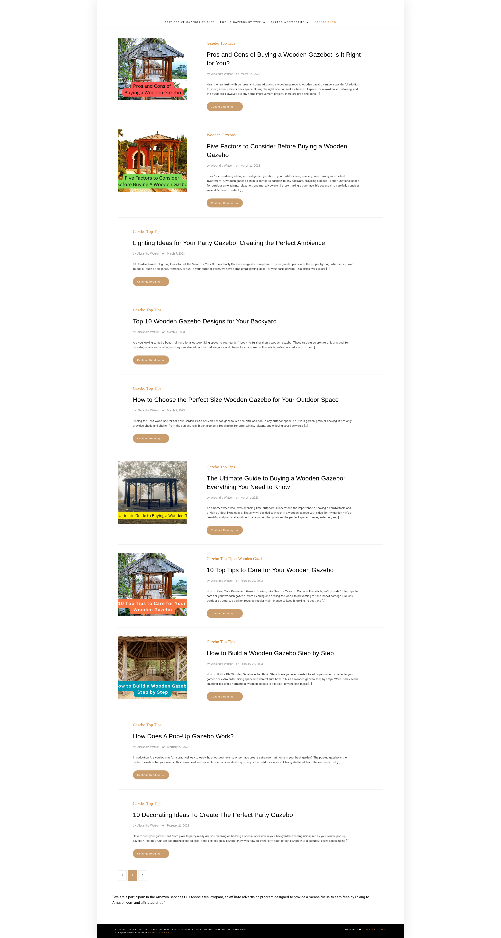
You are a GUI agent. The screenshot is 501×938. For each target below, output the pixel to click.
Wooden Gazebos (221, 135)
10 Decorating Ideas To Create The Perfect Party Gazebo (213, 814)
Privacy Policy (159, 933)
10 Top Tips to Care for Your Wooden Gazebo (270, 570)
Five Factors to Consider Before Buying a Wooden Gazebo (277, 150)
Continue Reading (225, 106)
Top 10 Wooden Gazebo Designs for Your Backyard (205, 321)
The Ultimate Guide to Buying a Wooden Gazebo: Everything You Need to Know (276, 482)
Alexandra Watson (222, 74)
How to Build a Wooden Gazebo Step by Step (270, 653)
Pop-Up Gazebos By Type (240, 22)
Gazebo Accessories (288, 22)
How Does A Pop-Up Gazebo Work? (183, 736)
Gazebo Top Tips (221, 43)
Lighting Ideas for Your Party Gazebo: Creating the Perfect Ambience (229, 242)
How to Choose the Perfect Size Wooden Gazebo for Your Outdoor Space (236, 399)
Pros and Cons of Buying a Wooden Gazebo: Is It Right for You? (284, 59)
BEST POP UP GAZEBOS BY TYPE (189, 22)
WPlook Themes (376, 930)
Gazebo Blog (325, 22)
